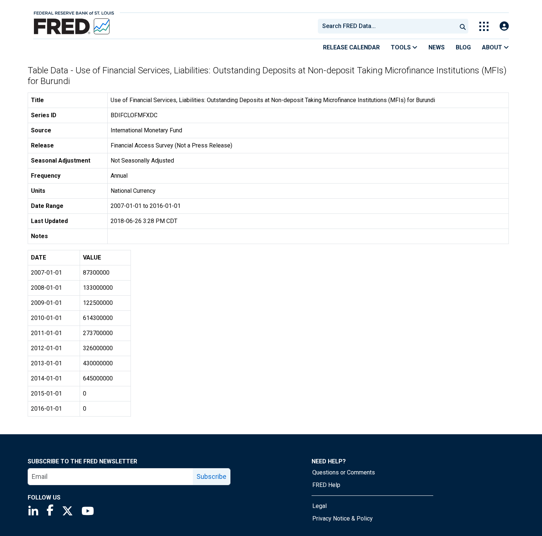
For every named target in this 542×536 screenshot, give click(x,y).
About (493, 47)
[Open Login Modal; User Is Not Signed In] (504, 26)
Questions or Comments (343, 472)
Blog (463, 47)
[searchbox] (388, 26)
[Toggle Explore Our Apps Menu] (484, 26)
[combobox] (387, 26)
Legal (319, 505)
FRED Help (326, 484)
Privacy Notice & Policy (342, 518)
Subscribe (211, 476)
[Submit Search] (462, 26)
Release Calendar (351, 47)
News (436, 47)
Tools (401, 47)
